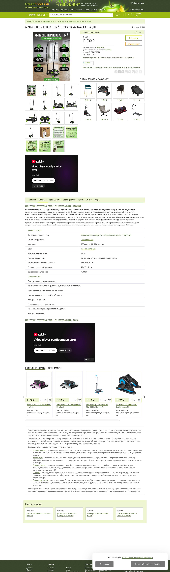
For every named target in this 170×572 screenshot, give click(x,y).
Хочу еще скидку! (134, 44)
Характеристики (69, 200)
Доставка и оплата (67, 10)
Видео (97, 200)
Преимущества (54, 200)
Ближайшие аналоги (35, 368)
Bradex (29, 21)
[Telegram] (140, 71)
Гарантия (79, 10)
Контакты (102, 10)
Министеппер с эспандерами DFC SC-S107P (39, 406)
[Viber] (133, 71)
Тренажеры (36, 21)
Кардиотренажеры (48, 21)
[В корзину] (109, 400)
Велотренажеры (39, 465)
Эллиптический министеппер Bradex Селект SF (126, 406)
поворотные (98, 235)
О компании (54, 10)
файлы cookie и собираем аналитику (137, 558)
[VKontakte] (115, 71)
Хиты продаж (54, 368)
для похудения (86, 235)
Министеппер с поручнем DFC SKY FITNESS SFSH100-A (97, 406)
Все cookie (104, 564)
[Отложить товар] (140, 32)
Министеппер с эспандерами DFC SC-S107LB (69, 406)
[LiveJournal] (122, 71)
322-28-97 (68, 4)
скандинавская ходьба (112, 235)
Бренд (80, 200)
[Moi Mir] (126, 71)
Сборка (29, 570)
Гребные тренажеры (41, 480)
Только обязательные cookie (148, 564)
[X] (119, 71)
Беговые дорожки (40, 450)
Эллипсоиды (38, 458)
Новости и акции (33, 504)
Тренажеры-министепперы (75, 21)
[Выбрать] (50, 400)
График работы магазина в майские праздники (127, 514)
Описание (42, 200)
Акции (87, 10)
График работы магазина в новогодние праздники (67, 514)
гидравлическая (87, 239)
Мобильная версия (138, 3)
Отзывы (94, 10)
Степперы (60, 21)
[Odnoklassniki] (129, 71)
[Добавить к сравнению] (136, 32)
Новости (69, 568)
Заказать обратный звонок (89, 5)
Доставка (32, 200)
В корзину (133, 38)
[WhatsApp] (136, 71)
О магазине (51, 568)
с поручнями (127, 235)
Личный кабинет (138, 10)
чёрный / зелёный (88, 249)
